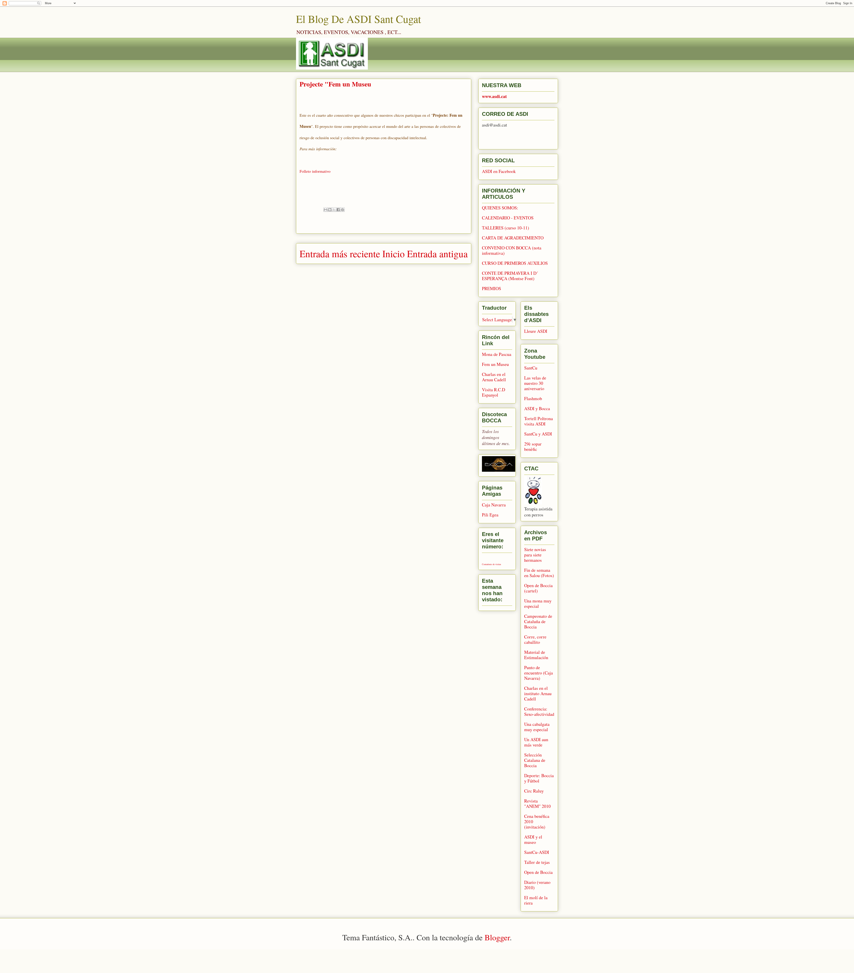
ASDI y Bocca (537, 408)
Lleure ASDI (535, 331)
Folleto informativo (315, 171)
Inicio (393, 253)
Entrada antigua (437, 253)
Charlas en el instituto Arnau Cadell (538, 693)
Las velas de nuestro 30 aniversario (535, 383)
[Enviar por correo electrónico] (325, 209)
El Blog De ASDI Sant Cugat (358, 19)
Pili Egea (490, 515)
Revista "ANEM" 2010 (537, 803)
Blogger (497, 937)
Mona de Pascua (496, 354)
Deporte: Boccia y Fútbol (539, 778)
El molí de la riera (536, 900)
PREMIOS (491, 288)
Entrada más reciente (340, 253)
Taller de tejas (537, 862)
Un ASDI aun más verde (536, 742)
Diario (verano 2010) (537, 885)
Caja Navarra (494, 505)
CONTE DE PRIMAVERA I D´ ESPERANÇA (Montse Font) (510, 275)
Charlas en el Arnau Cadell (494, 377)
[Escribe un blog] (330, 209)
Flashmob (533, 398)
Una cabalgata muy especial (537, 726)
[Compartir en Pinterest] (342, 209)
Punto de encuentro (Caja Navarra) (538, 672)
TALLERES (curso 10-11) (505, 228)
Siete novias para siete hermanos (535, 554)
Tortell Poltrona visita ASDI (538, 421)
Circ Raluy (534, 791)
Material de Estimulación (536, 654)
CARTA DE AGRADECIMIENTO (513, 238)
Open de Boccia (538, 872)
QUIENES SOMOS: (500, 208)
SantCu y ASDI (538, 434)
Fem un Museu (495, 364)
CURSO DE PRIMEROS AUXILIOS (515, 263)
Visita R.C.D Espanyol (493, 392)
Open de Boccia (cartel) (538, 588)
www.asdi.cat (494, 96)
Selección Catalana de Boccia (534, 760)
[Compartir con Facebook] (338, 209)
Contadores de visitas (491, 564)
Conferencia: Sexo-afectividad (539, 711)
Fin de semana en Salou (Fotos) (539, 572)
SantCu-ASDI (536, 852)
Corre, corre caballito (535, 639)
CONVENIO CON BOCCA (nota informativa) (511, 250)
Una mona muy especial (538, 603)
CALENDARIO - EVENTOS (508, 218)
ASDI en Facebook (499, 171)
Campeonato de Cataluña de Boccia (538, 621)
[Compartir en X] (334, 209)
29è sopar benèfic (533, 446)
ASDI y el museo (533, 839)
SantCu (530, 368)
